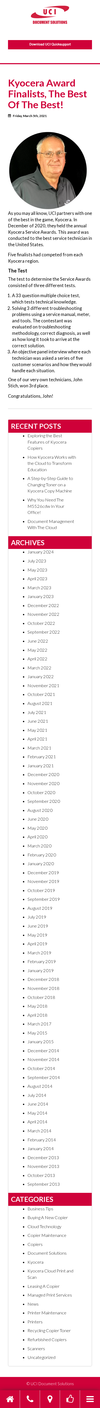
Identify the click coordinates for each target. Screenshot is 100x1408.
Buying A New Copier (47, 1217)
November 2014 (43, 1059)
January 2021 (40, 765)
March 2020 (39, 845)
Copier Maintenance (46, 1235)
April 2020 (37, 836)
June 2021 (37, 721)
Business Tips (40, 1208)
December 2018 (43, 979)
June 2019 (37, 926)
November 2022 (43, 614)
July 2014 (36, 1095)
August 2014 (40, 1086)
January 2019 (40, 970)
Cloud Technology (44, 1226)
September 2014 (43, 1077)
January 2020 (40, 863)
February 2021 (41, 756)
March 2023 (39, 587)
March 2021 (39, 748)
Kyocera (35, 1262)
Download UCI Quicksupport (50, 44)
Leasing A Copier (43, 1286)
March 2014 (39, 1130)
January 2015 (40, 1041)
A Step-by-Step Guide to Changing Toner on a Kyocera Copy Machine (50, 484)
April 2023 (37, 578)
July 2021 (36, 712)
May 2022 (37, 650)
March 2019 (39, 952)
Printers (35, 1321)
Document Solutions (47, 1253)
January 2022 (40, 676)
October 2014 (41, 1068)
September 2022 (43, 632)
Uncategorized (41, 1357)
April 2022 (37, 658)
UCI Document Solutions (52, 1383)
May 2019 (37, 935)
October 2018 (41, 997)
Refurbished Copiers (47, 1339)
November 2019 (43, 881)
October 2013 (41, 1175)
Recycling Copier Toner (49, 1330)
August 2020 (40, 810)
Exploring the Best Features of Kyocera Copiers (46, 442)
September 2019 (43, 899)
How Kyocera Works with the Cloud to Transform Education (51, 463)
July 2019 (36, 917)
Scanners (36, 1348)
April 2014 (37, 1121)
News (33, 1304)
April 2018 (37, 1015)
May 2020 (37, 828)
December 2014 (43, 1050)
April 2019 (37, 943)
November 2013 (43, 1166)
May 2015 (37, 1033)
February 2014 (41, 1139)
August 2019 (40, 908)
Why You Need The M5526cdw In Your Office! (45, 506)
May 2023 (37, 570)
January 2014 (40, 1148)
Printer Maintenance (46, 1312)
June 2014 (37, 1104)
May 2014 (37, 1113)
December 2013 (43, 1157)
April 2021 (37, 739)
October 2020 (41, 792)
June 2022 (37, 641)
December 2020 (43, 774)
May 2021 (37, 730)
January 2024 (40, 551)
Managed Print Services (49, 1295)
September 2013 (43, 1184)
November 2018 (43, 988)
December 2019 (43, 872)
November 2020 (43, 783)
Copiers (35, 1244)
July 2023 (36, 561)
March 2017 (39, 1023)
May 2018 (37, 1006)
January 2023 (40, 596)
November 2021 (43, 685)
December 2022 (43, 605)
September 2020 (43, 801)
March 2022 (39, 667)
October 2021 (41, 694)
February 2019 (41, 961)
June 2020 (37, 819)
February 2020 (41, 854)
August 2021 (40, 703)
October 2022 (41, 623)
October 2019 (41, 890)
